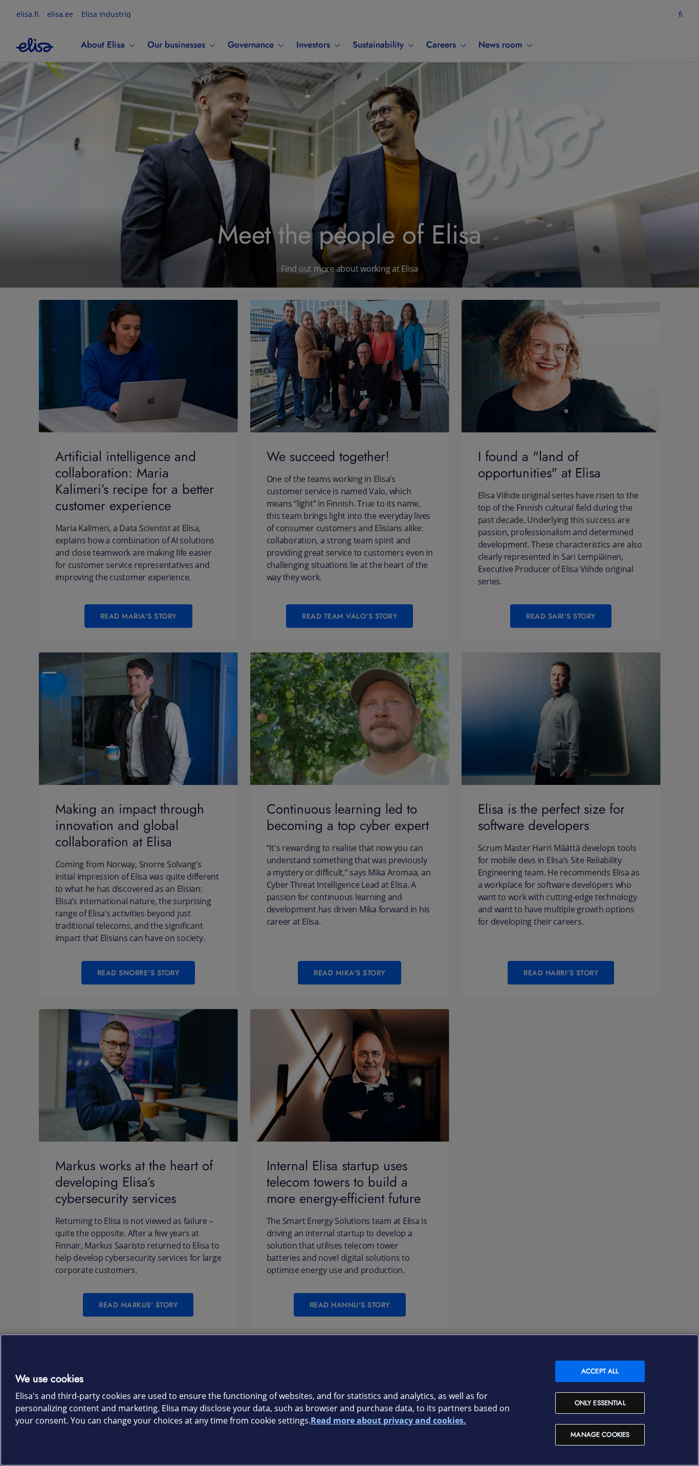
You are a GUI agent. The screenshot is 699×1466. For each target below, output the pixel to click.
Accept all (600, 1371)
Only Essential (600, 1403)
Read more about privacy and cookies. (388, 1420)
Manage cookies (600, 1434)
